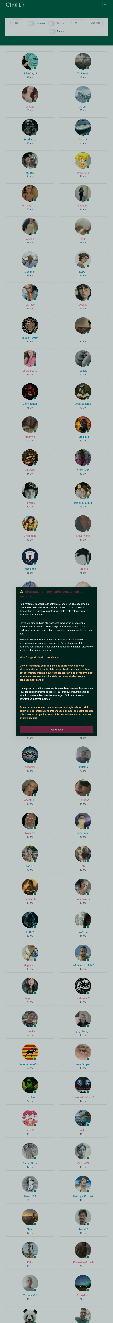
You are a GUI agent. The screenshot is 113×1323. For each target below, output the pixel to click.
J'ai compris (56, 729)
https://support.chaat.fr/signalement (40, 657)
